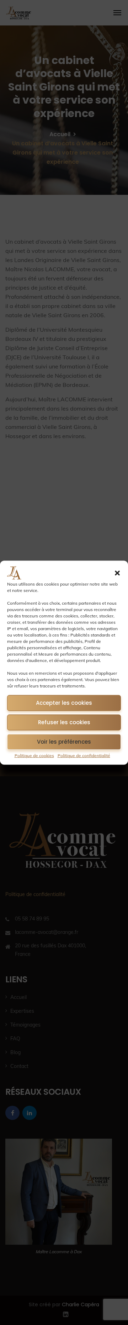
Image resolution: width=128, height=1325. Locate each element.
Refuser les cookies (64, 722)
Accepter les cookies (64, 703)
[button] (117, 572)
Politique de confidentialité (84, 755)
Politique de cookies (34, 755)
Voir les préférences (64, 741)
